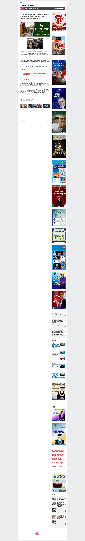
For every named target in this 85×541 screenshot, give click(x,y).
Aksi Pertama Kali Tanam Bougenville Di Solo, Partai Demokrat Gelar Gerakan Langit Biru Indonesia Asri (58, 331)
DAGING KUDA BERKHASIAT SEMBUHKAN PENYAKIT (60, 498)
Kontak (36, 533)
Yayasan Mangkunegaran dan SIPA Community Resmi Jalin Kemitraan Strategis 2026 (56, 345)
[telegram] (32, 100)
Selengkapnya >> (55, 348)
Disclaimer (37, 534)
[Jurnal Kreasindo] (27, 5)
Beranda (21, 2)
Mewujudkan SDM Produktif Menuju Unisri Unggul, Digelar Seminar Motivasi (58, 455)
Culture (26, 8)
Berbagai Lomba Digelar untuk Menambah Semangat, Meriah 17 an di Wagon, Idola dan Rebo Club (57, 360)
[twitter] (24, 100)
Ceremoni (30, 8)
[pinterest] (27, 100)
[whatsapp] (29, 100)
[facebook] (21, 100)
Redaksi (36, 532)
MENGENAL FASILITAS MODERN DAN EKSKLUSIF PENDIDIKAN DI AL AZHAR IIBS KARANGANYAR (58, 335)
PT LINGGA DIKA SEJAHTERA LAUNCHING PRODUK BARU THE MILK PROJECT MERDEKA (60, 510)
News (41, 8)
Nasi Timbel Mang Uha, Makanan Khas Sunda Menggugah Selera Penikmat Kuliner (55, 367)
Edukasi (34, 8)
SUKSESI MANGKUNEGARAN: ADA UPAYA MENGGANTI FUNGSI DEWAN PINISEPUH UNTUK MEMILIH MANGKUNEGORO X (60, 523)
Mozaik (38, 8)
